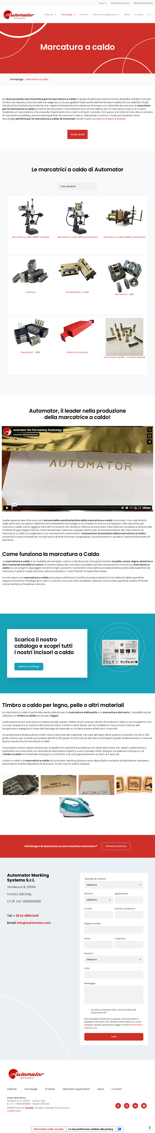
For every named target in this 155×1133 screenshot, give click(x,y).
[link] (19, 14)
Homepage (16, 79)
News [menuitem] (100, 1089)
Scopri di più (77, 134)
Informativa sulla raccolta (48, 1129)
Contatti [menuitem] (117, 1089)
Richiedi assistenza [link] (116, 846)
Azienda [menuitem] (11, 1089)
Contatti (138, 14)
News (127, 14)
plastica (100, 119)
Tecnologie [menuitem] (30, 1089)
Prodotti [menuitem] (50, 1089)
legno (111, 119)
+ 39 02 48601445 (26, 916)
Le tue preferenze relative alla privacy (90, 1129)
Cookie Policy (14, 1110)
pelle (122, 119)
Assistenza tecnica (120, 3)
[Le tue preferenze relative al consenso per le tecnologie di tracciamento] (150, 1128)
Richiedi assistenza (143, 3)
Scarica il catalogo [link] (28, 666)
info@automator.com (34, 923)
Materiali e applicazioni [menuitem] (76, 1089)
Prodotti (84, 14)
